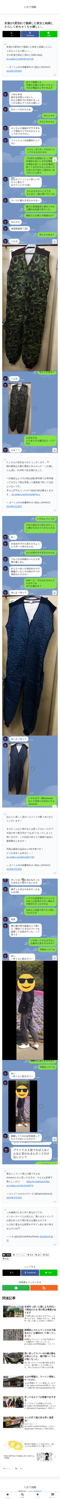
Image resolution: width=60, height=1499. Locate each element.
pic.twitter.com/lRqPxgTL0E (20, 59)
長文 (7, 1255)
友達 (31, 1255)
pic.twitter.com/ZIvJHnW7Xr (20, 1185)
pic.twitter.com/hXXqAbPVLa (25, 494)
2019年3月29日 (14, 506)
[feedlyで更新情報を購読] (16, 1288)
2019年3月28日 (14, 71)
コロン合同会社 (35, 1491)
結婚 (7, 1259)
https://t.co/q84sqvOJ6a (38, 1181)
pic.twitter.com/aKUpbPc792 (20, 857)
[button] (54, 793)
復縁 (47, 1255)
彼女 (39, 1255)
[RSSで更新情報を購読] (44, 1288)
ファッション (20, 1255)
